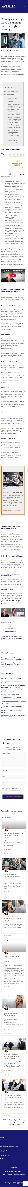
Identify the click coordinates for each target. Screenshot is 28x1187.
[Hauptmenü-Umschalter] (24, 6)
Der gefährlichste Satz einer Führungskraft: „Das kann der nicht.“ (13, 1097)
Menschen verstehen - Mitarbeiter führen (12, 659)
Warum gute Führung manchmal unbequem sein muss (12, 876)
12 (15, 1120)
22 (23, 1122)
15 (24, 1120)
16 (4, 1122)
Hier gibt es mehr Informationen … (12, 510)
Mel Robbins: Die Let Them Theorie (11, 678)
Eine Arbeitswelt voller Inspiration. (10, 694)
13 (18, 1120)
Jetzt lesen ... (8, 849)
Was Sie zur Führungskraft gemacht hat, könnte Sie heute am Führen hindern (13, 1013)
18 (10, 1122)
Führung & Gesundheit (7, 663)
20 (17, 1122)
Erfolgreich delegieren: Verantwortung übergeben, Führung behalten (12, 1056)
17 (7, 1122)
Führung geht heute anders (8, 658)
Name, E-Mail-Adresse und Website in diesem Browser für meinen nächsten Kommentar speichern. (12, 790)
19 (14, 1122)
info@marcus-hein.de (10, 631)
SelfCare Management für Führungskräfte (12, 664)
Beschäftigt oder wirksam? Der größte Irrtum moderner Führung (13, 835)
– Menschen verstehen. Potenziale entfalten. (11, 601)
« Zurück (4, 1119)
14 (21, 1120)
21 (20, 1122)
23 (10, 1124)
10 (8, 1120)
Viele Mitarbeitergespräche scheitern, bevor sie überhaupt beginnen (13, 918)
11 (11, 1120)
